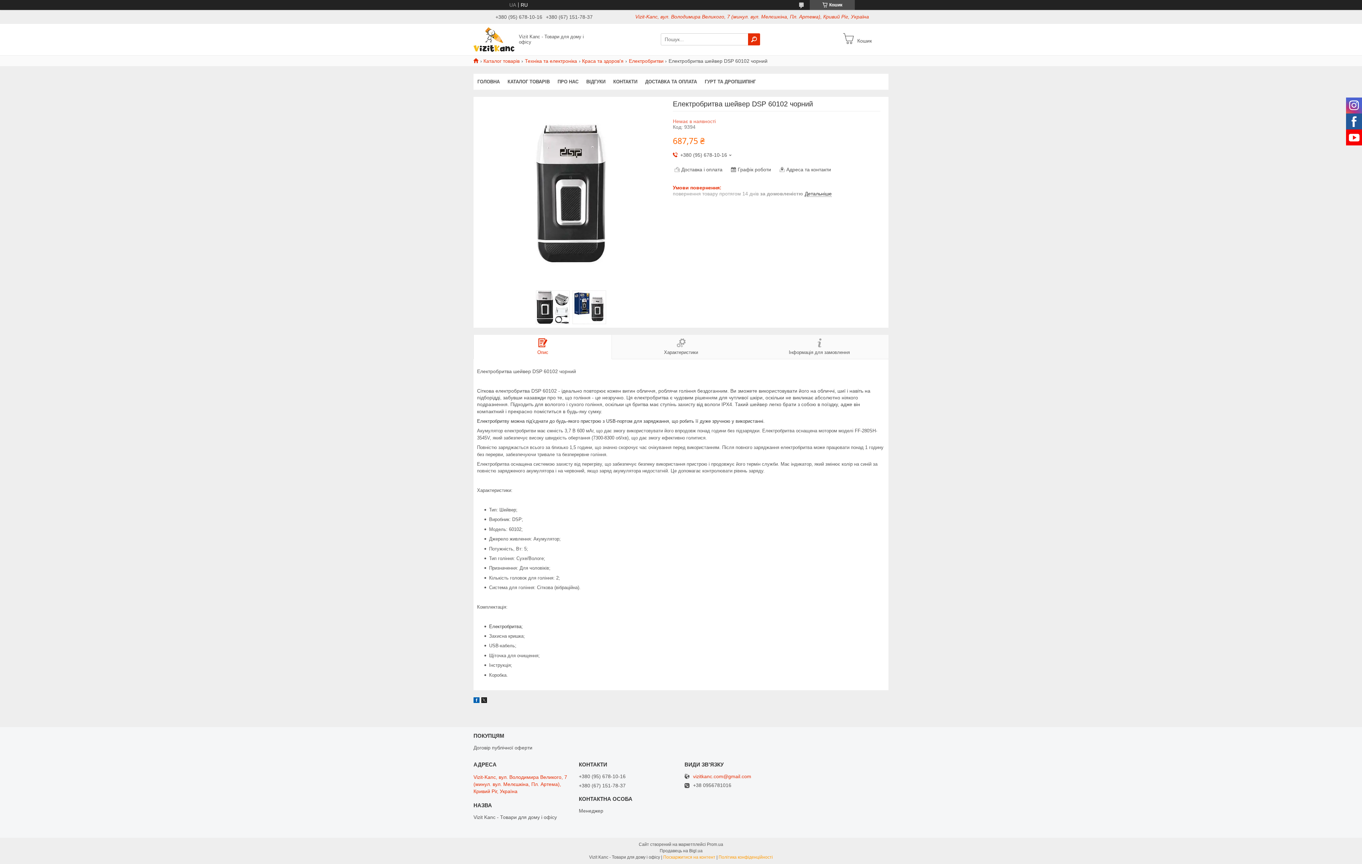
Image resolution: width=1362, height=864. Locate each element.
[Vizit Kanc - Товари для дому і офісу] (494, 39)
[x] (484, 701)
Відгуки (595, 81)
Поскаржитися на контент (689, 857)
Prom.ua (715, 844)
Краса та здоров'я (603, 61)
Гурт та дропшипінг (730, 81)
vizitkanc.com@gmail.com (722, 776)
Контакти (625, 81)
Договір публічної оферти (503, 748)
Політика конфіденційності (746, 857)
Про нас (568, 81)
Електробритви (646, 61)
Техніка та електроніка (551, 61)
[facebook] (477, 701)
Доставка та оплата (671, 81)
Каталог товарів (501, 61)
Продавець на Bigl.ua (681, 850)
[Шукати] (754, 39)
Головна (488, 81)
